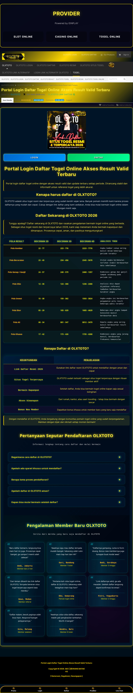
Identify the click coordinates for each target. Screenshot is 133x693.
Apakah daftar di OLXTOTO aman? (66, 491)
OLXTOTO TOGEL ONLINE (94, 79)
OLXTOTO (5, 79)
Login (40, 691)
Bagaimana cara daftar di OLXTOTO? (66, 457)
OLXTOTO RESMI (77, 79)
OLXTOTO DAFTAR (32, 79)
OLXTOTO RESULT (47, 79)
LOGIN (34, 157)
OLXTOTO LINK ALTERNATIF (16, 72)
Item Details (7, 100)
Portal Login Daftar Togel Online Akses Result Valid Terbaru (56, 85)
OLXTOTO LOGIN (17, 79)
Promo (13, 691)
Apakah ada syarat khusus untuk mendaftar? (66, 468)
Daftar (66, 691)
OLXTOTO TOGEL (62, 79)
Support (69, 100)
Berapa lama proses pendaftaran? (66, 479)
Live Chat (119, 691)
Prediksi (93, 691)
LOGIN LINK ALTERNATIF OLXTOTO (51, 72)
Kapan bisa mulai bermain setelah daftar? (66, 502)
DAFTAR (98, 157)
